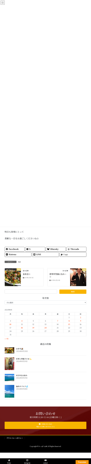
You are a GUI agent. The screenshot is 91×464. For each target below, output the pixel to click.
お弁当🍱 (19, 348)
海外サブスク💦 (22, 386)
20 (45, 328)
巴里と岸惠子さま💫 (23, 359)
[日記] (13, 276)
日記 (19, 262)
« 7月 (6, 339)
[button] (45, 425)
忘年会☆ (26, 274)
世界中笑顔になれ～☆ (57, 275)
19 (33, 328)
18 (22, 328)
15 (69, 324)
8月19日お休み (21, 375)
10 (10, 324)
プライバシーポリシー (14, 438)
